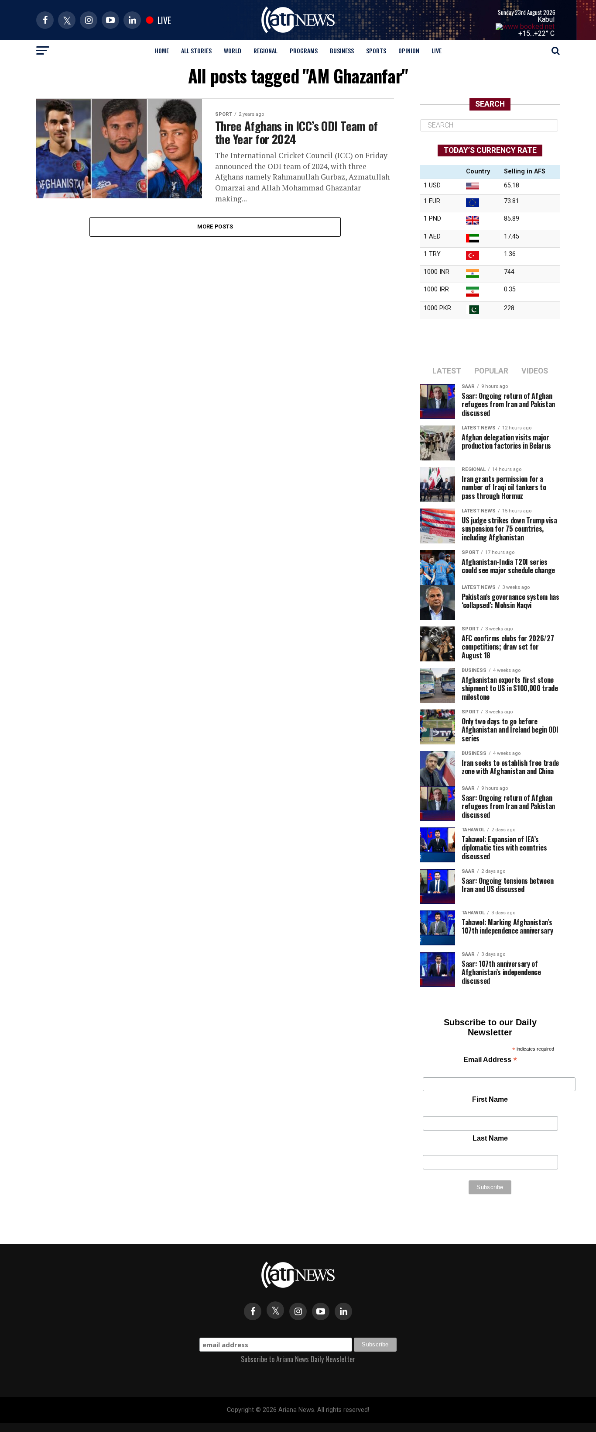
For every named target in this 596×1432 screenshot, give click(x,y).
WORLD (232, 50)
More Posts (215, 226)
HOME (162, 50)
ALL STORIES (196, 50)
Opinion (408, 50)
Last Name (490, 1138)
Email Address (490, 1060)
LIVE (437, 50)
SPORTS (376, 50)
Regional (265, 50)
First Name (490, 1099)
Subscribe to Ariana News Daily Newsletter (298, 1359)
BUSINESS (342, 50)
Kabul (546, 19)
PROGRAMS (304, 50)
